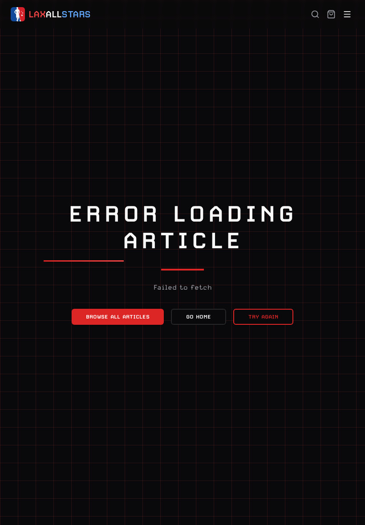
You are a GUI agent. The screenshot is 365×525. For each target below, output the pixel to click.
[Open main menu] (347, 14)
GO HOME (198, 317)
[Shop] (331, 14)
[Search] (315, 14)
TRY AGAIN (263, 317)
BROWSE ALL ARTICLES (118, 317)
